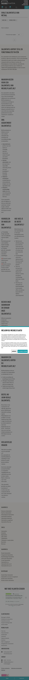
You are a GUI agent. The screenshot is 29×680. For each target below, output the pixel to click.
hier (2, 347)
